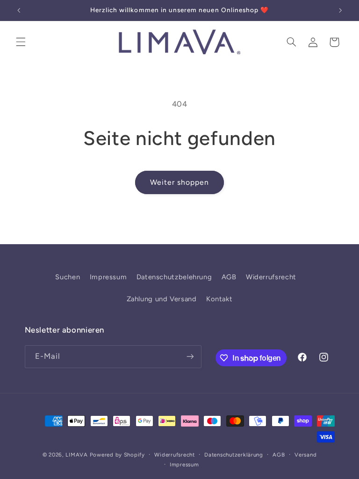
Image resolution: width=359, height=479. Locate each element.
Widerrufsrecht (271, 277)
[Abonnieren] (190, 356)
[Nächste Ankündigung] (340, 10)
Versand (305, 454)
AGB (229, 277)
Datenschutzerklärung (233, 454)
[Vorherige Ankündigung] (18, 10)
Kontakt (219, 299)
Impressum (108, 277)
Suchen (67, 277)
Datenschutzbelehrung (174, 277)
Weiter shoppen (179, 182)
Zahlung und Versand (162, 299)
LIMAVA (76, 454)
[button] (20, 42)
